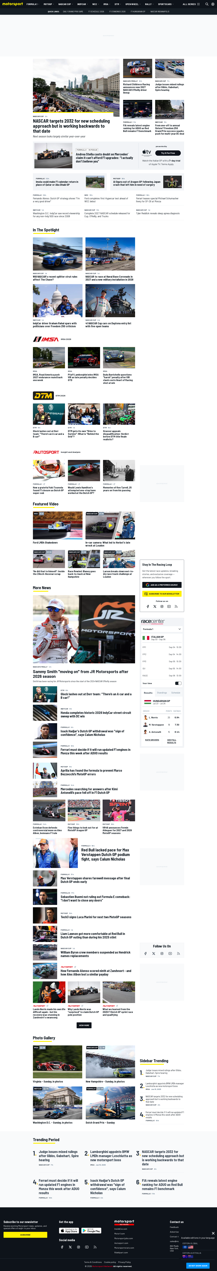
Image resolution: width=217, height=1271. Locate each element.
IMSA (105, 4)
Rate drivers (152, 740)
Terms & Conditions (93, 1262)
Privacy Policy (124, 1262)
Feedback (174, 1227)
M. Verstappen (156, 724)
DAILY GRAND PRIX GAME (73, 11)
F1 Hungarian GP (138, 11)
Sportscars (165, 4)
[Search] (207, 4)
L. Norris (153, 717)
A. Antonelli (155, 732)
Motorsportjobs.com (123, 1238)
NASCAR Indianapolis (160, 11)
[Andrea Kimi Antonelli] (145, 732)
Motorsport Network (102, 1266)
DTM (117, 4)
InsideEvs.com (120, 1229)
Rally (148, 4)
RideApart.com (121, 1252)
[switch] (177, 683)
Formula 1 (32, 4)
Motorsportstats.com (124, 1247)
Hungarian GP (161, 700)
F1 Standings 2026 (117, 11)
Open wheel (132, 4)
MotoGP (48, 4)
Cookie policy (110, 1262)
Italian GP (157, 636)
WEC (94, 4)
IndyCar (81, 4)
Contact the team (178, 1236)
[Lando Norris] (145, 717)
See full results (171, 741)
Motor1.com (119, 1233)
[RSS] (176, 606)
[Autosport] (46, 452)
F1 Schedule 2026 (96, 11)
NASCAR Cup (64, 4)
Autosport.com (121, 1243)
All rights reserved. (122, 1266)
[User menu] (213, 4)
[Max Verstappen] (145, 724)
